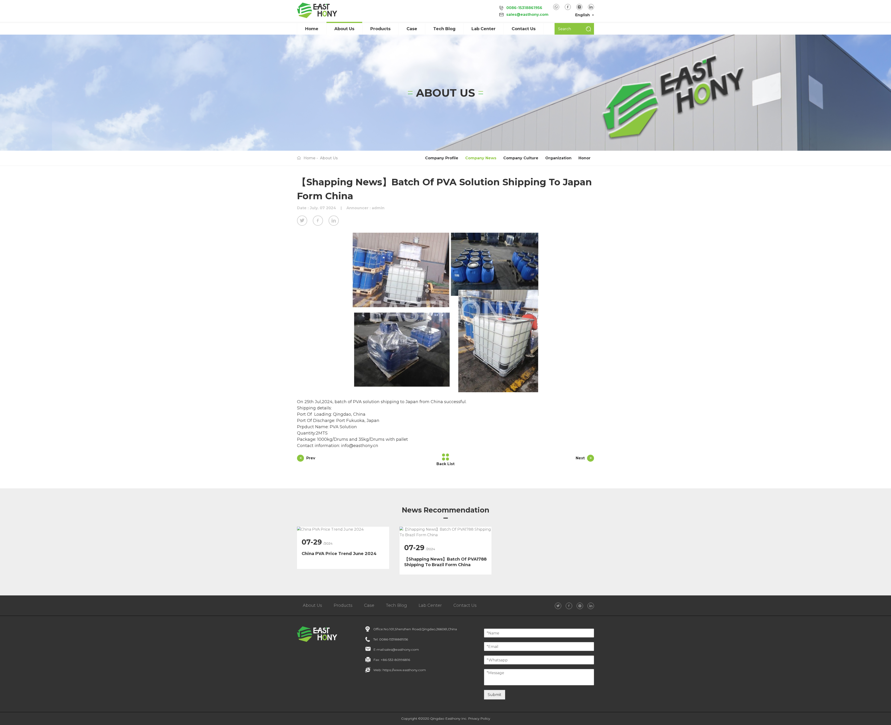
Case (369, 605)
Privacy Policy (479, 718)
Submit (494, 694)
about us (344, 28)
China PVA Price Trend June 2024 (339, 553)
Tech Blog (444, 28)
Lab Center (483, 28)
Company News (480, 158)
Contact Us (524, 28)
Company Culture (520, 158)
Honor (584, 158)
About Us (329, 158)
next (584, 458)
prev (307, 458)
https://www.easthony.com (404, 670)
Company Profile (441, 158)
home (309, 158)
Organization (558, 158)
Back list (445, 464)
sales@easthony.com (527, 14)
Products (380, 28)
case (412, 28)
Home (311, 28)
